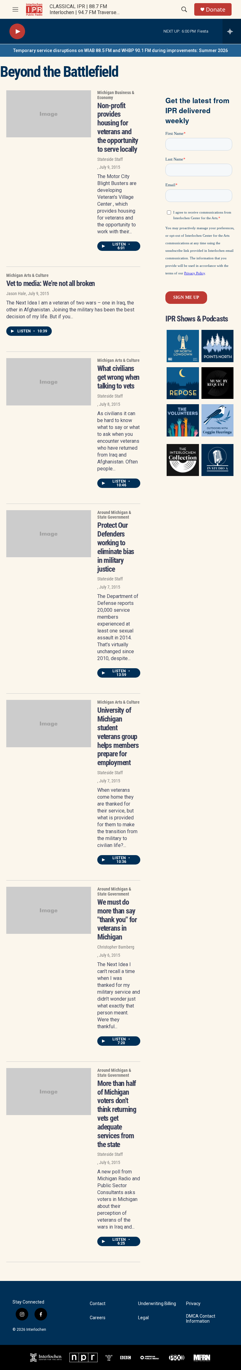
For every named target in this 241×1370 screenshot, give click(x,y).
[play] (17, 31)
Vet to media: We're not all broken (50, 283)
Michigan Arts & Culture (27, 275)
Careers (97, 1317)
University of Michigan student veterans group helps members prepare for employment (117, 736)
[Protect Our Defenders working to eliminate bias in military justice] (48, 533)
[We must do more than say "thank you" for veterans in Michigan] (48, 910)
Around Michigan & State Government (114, 515)
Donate (215, 9)
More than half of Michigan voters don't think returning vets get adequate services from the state (116, 1114)
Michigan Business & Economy (115, 95)
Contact (97, 1303)
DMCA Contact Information (200, 1319)
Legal (143, 1317)
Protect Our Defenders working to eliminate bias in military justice (115, 547)
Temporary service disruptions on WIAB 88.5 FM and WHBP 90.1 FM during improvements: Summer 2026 (120, 50)
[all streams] (231, 31)
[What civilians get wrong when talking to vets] (48, 381)
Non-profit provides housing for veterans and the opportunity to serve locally (117, 127)
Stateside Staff (110, 159)
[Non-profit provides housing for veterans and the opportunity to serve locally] (48, 113)
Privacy (193, 1303)
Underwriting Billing (157, 1303)
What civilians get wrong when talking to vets (118, 377)
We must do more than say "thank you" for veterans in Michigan (117, 919)
